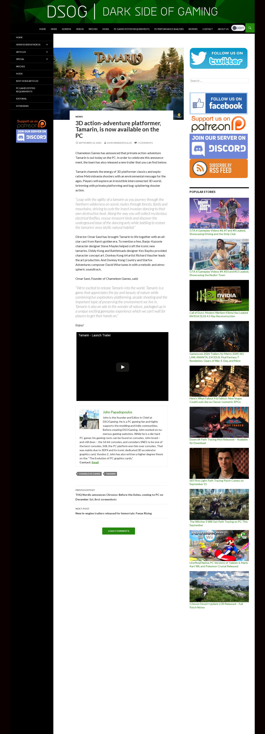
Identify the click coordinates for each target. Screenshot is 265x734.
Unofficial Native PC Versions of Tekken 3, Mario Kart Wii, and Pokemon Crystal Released (219, 564)
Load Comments (118, 530)
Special (20, 59)
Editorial (21, 98)
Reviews (193, 29)
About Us (223, 29)
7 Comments (145, 142)
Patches (93, 29)
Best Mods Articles (27, 81)
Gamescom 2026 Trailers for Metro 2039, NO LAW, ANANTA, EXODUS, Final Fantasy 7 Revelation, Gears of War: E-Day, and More (217, 357)
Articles (21, 52)
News (54, 29)
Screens (66, 29)
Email (95, 462)
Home (42, 29)
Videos (80, 29)
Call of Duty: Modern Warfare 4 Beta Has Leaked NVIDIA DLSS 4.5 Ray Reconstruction (219, 314)
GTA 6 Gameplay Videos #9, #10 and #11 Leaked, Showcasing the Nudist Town (219, 273)
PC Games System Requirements (131, 29)
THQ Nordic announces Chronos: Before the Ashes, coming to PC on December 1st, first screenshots (119, 495)
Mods (105, 29)
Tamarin (111, 473)
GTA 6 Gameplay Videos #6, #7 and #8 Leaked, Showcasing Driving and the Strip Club (218, 232)
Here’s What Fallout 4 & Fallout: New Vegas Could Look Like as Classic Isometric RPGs (216, 400)
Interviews (22, 106)
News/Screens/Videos (28, 44)
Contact (208, 29)
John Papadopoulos (119, 142)
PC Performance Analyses (169, 29)
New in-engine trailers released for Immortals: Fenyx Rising (113, 511)
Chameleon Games (89, 473)
